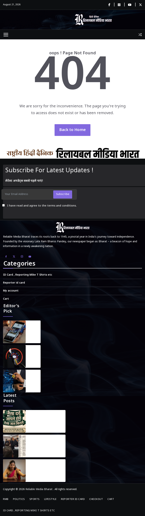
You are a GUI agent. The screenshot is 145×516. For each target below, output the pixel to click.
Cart (6, 299)
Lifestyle (50, 499)
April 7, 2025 (33, 362)
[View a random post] (140, 35)
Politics (19, 499)
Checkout (96, 499)
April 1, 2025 (33, 337)
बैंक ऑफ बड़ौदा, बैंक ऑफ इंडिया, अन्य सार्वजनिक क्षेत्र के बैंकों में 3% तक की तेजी (34, 376)
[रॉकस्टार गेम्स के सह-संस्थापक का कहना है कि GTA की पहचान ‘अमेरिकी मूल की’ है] (14, 356)
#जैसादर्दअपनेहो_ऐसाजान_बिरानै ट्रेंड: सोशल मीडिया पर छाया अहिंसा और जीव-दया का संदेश (47, 419)
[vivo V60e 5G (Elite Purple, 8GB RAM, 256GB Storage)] (14, 331)
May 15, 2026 (37, 476)
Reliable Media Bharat (38, 489)
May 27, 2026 (37, 427)
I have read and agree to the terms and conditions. (42, 206)
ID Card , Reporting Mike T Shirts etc (27, 275)
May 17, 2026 (37, 451)
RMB (5, 499)
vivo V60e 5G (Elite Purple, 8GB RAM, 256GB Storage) (35, 327)
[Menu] (6, 34)
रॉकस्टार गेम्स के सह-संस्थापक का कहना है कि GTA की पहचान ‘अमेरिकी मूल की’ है (34, 351)
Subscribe (62, 194)
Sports (34, 499)
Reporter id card (14, 283)
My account (11, 291)
